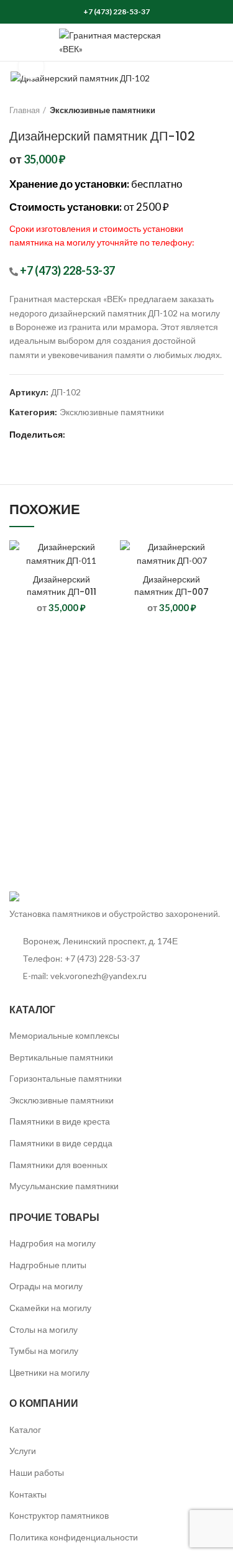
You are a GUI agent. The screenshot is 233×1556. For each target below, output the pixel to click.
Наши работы (36, 1472)
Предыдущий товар (192, 110)
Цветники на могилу (49, 1372)
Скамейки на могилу (50, 1307)
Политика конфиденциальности (73, 1537)
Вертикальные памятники (61, 1057)
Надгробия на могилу (52, 1243)
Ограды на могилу (46, 1286)
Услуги (22, 1450)
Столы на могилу (43, 1329)
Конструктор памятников (59, 1515)
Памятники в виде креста (59, 1121)
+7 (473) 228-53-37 (116, 11)
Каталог (25, 1429)
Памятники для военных (58, 1164)
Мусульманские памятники (64, 1186)
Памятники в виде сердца (60, 1143)
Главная (24, 110)
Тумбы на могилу (43, 1350)
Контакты (28, 1494)
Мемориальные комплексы (64, 1035)
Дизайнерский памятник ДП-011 (61, 585)
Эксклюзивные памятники (102, 110)
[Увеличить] (31, 66)
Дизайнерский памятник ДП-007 (171, 585)
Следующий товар (217, 110)
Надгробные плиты (47, 1264)
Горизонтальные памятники (65, 1078)
